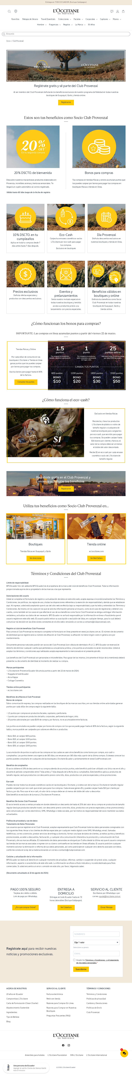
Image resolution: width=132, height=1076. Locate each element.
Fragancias (53, 25)
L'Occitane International (96, 1055)
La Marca (79, 25)
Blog (8, 1022)
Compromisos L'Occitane (17, 999)
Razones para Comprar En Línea (60, 1003)
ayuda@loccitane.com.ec (110, 896)
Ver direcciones (36, 558)
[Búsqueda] (4, 34)
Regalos (66, 25)
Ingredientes (11, 1012)
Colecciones (63, 19)
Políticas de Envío (94, 1008)
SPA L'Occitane (76, 1055)
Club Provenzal (93, 1012)
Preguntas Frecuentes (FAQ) (59, 1016)
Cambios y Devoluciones (96, 1003)
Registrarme (66, 489)
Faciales (77, 19)
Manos (116, 19)
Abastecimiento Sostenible (17, 1008)
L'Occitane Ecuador (69, 1067)
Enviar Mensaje (106, 907)
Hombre (40, 25)
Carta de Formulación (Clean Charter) (22, 1003)
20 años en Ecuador (14, 994)
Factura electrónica (55, 994)
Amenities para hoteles (34, 1055)
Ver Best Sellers (96, 558)
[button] (9, 11)
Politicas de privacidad (96, 999)
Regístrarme (66, 102)
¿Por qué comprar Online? (25, 907)
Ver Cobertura (66, 907)
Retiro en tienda (53, 999)
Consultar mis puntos (26, 382)
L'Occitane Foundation (57, 1055)
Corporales (90, 19)
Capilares (104, 19)
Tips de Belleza (12, 1017)
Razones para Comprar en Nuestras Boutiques (61, 1009)
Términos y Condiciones (96, 994)
